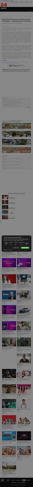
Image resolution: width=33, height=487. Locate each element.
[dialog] (16, 243)
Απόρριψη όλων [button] (16, 247)
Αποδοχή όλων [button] (25, 247)
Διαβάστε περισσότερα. (20, 240)
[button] (8, 249)
